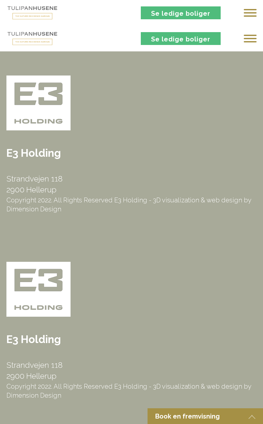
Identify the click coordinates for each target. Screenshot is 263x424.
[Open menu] (250, 13)
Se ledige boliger (180, 13)
